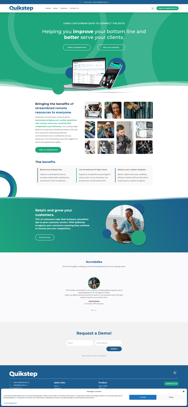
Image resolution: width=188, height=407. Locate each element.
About (55, 8)
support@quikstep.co (21, 382)
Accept (143, 397)
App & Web (103, 386)
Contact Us (74, 8)
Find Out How (44, 237)
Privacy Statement (10, 403)
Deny (171, 397)
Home (48, 8)
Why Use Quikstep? (111, 47)
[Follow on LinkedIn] (152, 8)
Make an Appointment (167, 8)
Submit (114, 349)
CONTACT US (171, 384)
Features (63, 8)
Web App (102, 388)
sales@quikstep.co (20, 385)
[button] (184, 391)
